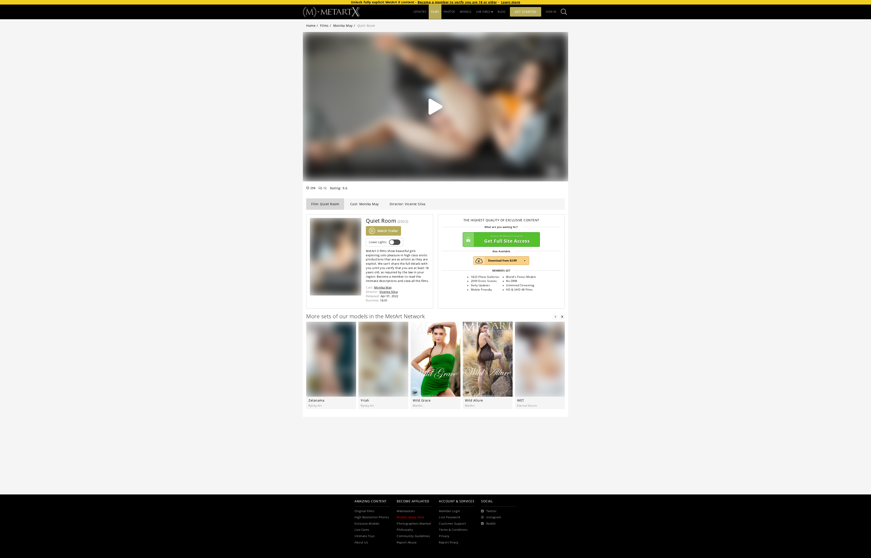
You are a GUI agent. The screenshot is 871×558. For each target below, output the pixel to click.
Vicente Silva (388, 292)
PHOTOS (449, 12)
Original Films (364, 511)
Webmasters (406, 511)
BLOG (501, 12)
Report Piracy (449, 542)
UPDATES (420, 12)
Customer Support (452, 524)
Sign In (551, 12)
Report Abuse (406, 542)
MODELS (466, 12)
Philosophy (405, 530)
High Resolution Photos (372, 517)
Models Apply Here (410, 517)
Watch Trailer (387, 231)
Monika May (343, 25)
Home (311, 25)
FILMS (435, 12)
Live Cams (362, 530)
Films (324, 25)
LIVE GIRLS (483, 12)
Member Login (449, 511)
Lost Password (449, 517)
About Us (361, 542)
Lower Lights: (378, 242)
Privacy (444, 536)
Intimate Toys (365, 536)
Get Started (525, 12)
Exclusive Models (367, 524)
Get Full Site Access (507, 239)
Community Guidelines (413, 536)
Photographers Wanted (414, 524)
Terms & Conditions (453, 530)
